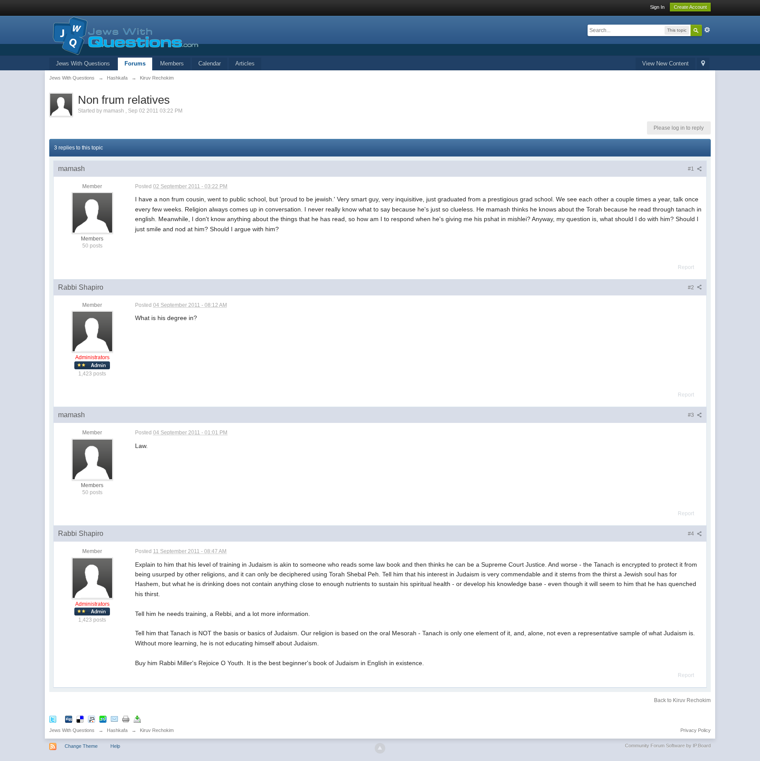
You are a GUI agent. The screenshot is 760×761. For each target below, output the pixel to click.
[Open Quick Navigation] (703, 64)
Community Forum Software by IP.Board (668, 745)
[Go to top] (380, 748)
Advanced (707, 29)
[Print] (125, 719)
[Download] (137, 719)
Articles (245, 63)
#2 (691, 287)
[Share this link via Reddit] (91, 719)
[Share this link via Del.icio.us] (80, 719)
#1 (691, 169)
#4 (691, 534)
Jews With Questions (83, 63)
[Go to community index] (123, 35)
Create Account (690, 7)
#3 (691, 415)
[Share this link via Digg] (68, 719)
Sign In (657, 7)
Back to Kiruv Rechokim (682, 700)
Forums (135, 63)
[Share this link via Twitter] (52, 719)
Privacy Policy (695, 730)
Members (172, 63)
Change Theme (81, 746)
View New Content (665, 63)
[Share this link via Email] (114, 719)
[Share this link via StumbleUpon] (102, 719)
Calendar (209, 63)
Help (115, 746)
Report (686, 267)
